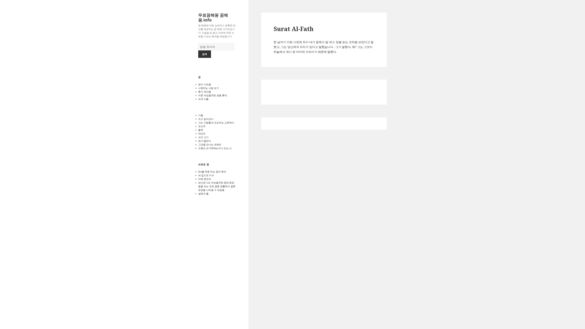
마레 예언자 (204, 179)
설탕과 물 (203, 193)
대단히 (202, 133)
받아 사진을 (204, 84)
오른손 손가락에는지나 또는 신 (215, 148)
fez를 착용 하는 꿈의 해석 (212, 171)
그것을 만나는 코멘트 (209, 144)
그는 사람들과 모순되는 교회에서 (216, 122)
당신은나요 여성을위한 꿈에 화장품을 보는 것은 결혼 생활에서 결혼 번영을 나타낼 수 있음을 (216, 186)
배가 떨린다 (204, 141)
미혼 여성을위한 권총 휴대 (212, 95)
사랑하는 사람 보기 (208, 88)
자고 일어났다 (205, 119)
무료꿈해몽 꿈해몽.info (213, 17)
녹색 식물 (203, 99)
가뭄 (200, 115)
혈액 (200, 130)
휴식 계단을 (204, 91)
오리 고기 (203, 137)
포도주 (202, 126)
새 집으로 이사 (206, 175)
